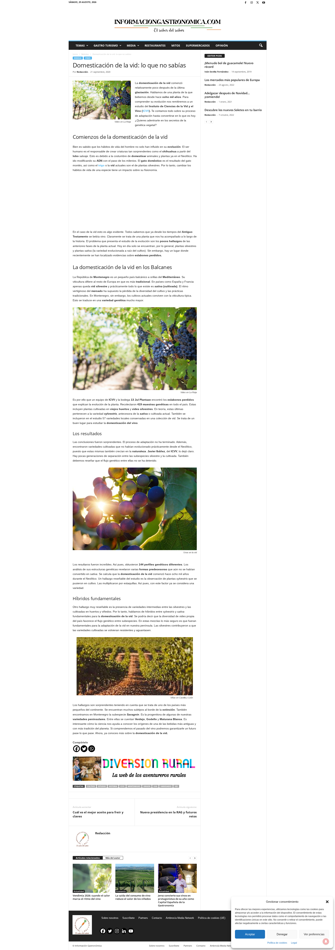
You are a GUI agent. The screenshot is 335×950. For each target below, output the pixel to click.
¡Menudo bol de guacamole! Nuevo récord (229, 65)
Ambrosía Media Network (180, 917)
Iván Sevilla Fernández (216, 71)
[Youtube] (263, 3)
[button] (327, 902)
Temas (80, 45)
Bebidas (85, 54)
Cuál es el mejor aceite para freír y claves (98, 814)
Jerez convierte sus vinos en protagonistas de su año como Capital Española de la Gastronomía (176, 900)
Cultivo (91, 786)
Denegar (282, 934)
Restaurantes (155, 45)
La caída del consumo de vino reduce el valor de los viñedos (133, 897)
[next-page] (195, 858)
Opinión (222, 45)
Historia (113, 786)
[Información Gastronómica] (168, 23)
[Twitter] (257, 3)
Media (131, 45)
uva (155, 786)
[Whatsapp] (91, 748)
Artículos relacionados (88, 857)
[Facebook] (245, 3)
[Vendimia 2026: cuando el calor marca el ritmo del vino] (92, 878)
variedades (166, 786)
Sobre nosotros (109, 917)
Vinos (88, 58)
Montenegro (134, 786)
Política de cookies (277, 942)
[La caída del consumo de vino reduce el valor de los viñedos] (134, 878)
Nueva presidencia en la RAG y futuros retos (168, 814)
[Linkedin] (124, 931)
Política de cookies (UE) (211, 917)
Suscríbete (128, 917)
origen (146, 786)
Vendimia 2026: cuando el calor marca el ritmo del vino (91, 897)
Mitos (175, 45)
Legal (294, 942)
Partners (143, 917)
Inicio (75, 54)
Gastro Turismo (106, 45)
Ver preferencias (314, 934)
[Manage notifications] (326, 941)
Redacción (82, 71)
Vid (176, 786)
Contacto (157, 917)
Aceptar (250, 934)
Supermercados (198, 45)
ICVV (146, 110)
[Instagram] (251, 3)
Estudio (102, 786)
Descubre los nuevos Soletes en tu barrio (233, 110)
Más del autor (112, 857)
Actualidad (79, 891)
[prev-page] (190, 858)
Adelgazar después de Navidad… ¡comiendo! (227, 95)
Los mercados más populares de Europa (232, 80)
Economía (121, 891)
